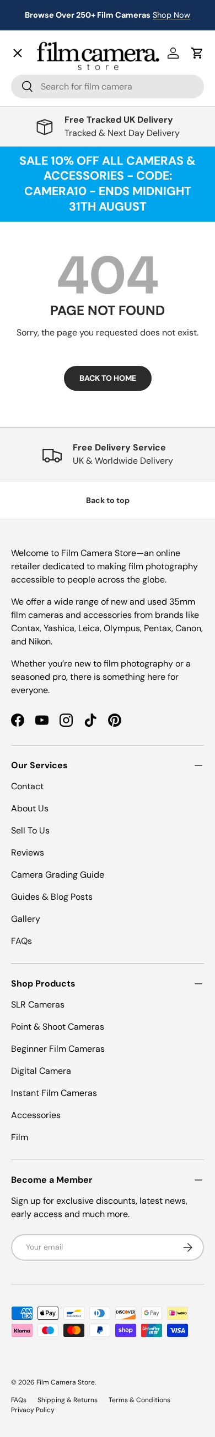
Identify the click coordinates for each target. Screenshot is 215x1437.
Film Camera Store (65, 1382)
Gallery (34, 354)
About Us (30, 808)
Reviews (27, 852)
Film (19, 1137)
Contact (36, 330)
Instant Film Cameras (54, 1093)
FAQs (21, 941)
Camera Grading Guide (57, 874)
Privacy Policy (33, 1409)
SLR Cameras (37, 1004)
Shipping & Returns (67, 1400)
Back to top (108, 500)
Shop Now (171, 15)
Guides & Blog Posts (52, 897)
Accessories (36, 1115)
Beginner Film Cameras (58, 1049)
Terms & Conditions (139, 1400)
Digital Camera (41, 1071)
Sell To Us (30, 830)
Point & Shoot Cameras (57, 1026)
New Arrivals (47, 75)
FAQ (28, 379)
